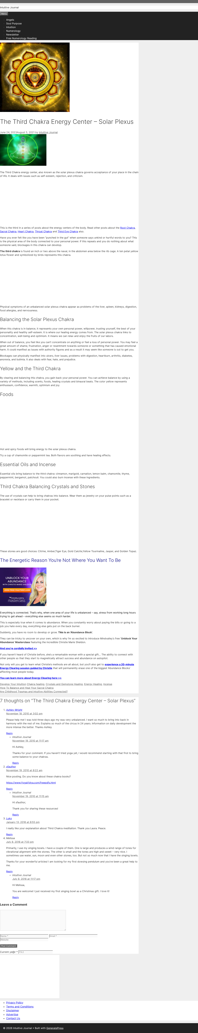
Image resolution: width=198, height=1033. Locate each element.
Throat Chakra (43, 231)
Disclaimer (12, 1010)
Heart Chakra (26, 231)
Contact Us (13, 1018)
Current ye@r (9, 951)
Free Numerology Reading (21, 38)
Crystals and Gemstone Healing (64, 684)
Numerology (13, 30)
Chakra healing (35, 684)
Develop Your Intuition (13, 684)
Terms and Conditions (20, 1006)
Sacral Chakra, (8, 231)
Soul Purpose (14, 23)
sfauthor (11, 766)
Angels (10, 19)
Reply (9, 733)
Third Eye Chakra (68, 231)
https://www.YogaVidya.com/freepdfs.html (31, 782)
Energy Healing (93, 684)
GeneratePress (54, 1028)
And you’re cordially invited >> (18, 648)
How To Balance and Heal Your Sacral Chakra (27, 687)
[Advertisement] (69, 201)
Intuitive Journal (9, 7)
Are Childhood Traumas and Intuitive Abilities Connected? (34, 691)
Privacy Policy (14, 1002)
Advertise (12, 1014)
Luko (9, 818)
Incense (107, 684)
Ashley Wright (14, 709)
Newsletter (12, 34)
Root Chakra (127, 227)
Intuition (11, 27)
